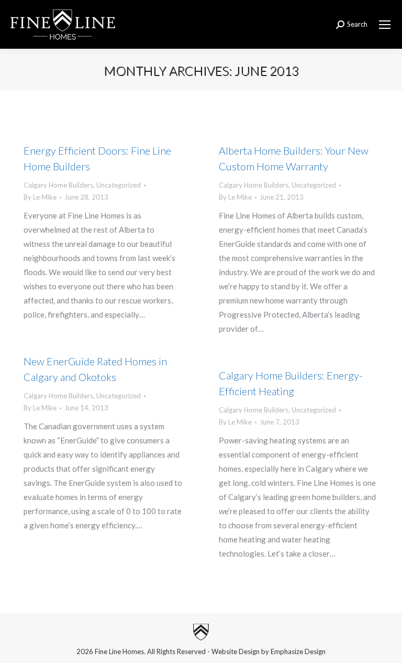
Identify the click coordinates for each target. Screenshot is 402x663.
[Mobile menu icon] (385, 24)
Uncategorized (118, 185)
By (40, 197)
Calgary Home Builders (58, 185)
